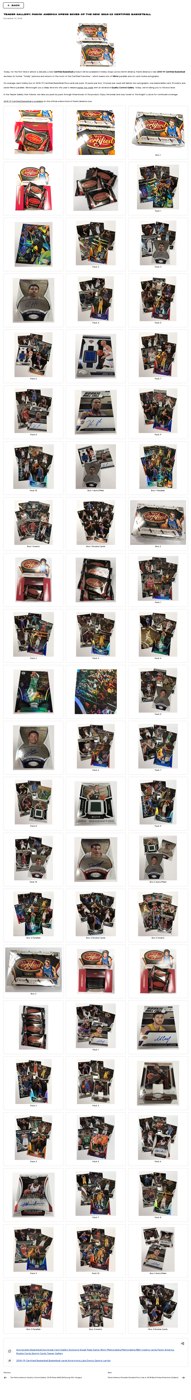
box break (48, 1349)
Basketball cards (58, 1360)
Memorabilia (128, 1349)
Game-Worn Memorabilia (107, 1349)
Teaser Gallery (55, 1353)
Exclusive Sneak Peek (80, 1349)
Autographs (23, 1349)
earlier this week (85, 87)
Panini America (165, 1349)
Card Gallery (61, 1349)
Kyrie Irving (74, 1360)
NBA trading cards (146, 1349)
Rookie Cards (23, 1353)
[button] (96, 1343)
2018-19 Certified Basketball (32, 1360)
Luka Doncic (87, 1360)
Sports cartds (103, 1360)
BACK (16, 5)
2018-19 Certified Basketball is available (23, 101)
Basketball (36, 1349)
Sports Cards (39, 1353)
